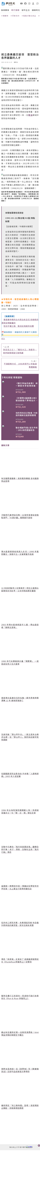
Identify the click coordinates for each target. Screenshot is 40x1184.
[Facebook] (25, 3)
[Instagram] (29, 3)
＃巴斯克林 (14, 15)
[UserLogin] (33, 3)
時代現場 (15, 10)
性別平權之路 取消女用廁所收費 (19, 326)
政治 (3, 338)
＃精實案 (4, 15)
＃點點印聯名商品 (28, 15)
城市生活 (26, 10)
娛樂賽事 (5, 10)
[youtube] (21, 3)
